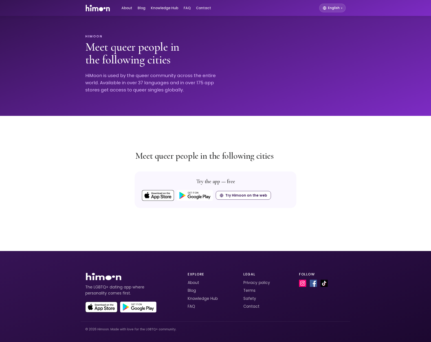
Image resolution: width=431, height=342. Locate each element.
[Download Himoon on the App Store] (158, 195)
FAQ (187, 8)
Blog (141, 8)
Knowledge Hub (164, 8)
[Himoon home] (97, 8)
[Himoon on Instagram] (302, 283)
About (126, 8)
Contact (203, 8)
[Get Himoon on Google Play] (195, 195)
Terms (249, 290)
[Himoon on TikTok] (324, 283)
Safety (249, 298)
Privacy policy (256, 282)
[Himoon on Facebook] (313, 283)
